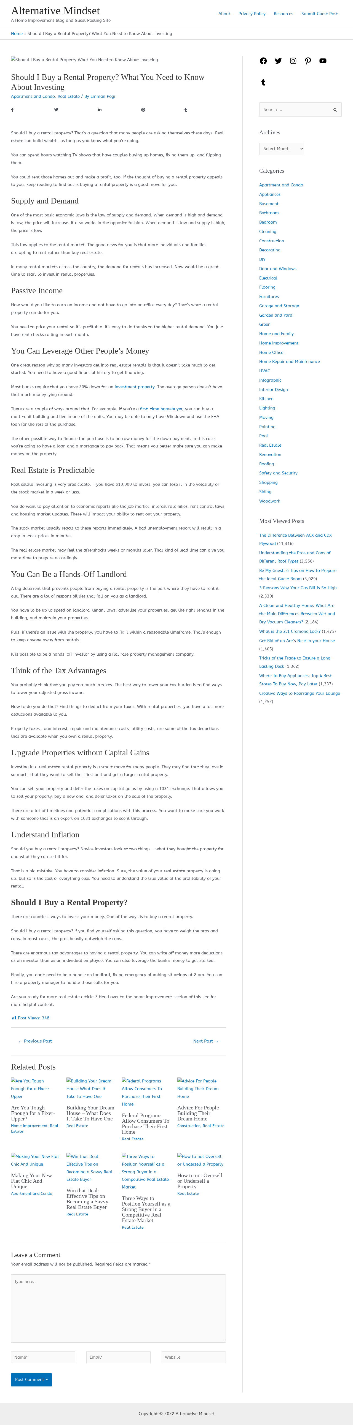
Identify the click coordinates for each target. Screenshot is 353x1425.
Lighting (267, 408)
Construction (188, 1125)
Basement (269, 203)
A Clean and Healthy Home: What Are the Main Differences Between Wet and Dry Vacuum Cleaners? (297, 614)
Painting (267, 426)
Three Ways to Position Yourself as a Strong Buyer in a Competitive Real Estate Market (146, 1209)
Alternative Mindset (55, 10)
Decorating (269, 250)
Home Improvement (29, 1125)
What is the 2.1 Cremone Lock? (289, 631)
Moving (266, 417)
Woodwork (269, 501)
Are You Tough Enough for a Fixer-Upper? (33, 1113)
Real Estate (69, 96)
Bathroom (269, 212)
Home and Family (276, 333)
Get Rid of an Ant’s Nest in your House (297, 640)
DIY (262, 259)
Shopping (268, 482)
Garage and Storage (279, 305)
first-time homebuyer (161, 408)
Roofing (266, 464)
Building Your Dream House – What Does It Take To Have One (90, 1113)
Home (17, 33)
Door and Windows (277, 268)
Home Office (271, 352)
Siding (265, 491)
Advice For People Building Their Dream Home (198, 1113)
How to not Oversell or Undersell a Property (200, 1180)
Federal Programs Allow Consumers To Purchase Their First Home (145, 1123)
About (224, 13)
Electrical (268, 278)
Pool (263, 435)
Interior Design (273, 389)
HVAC (264, 370)
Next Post (206, 1041)
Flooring (267, 287)
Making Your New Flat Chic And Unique (31, 1180)
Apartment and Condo (33, 96)
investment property (134, 386)
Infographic (270, 380)
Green (265, 324)
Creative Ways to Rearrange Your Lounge (299, 693)
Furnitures (269, 296)
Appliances (269, 194)
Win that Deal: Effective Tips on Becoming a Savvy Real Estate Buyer (87, 1198)
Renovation (270, 454)
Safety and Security (278, 473)
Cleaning (267, 231)
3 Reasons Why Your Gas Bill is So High (298, 587)
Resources (283, 13)
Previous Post (35, 1041)
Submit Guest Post (319, 13)
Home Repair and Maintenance (289, 361)
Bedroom (268, 222)
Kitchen (266, 398)
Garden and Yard (275, 315)
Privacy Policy (252, 13)
